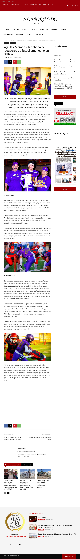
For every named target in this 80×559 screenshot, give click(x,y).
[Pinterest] (15, 62)
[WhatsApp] (19, 62)
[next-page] (8, 493)
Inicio (5, 40)
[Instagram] (70, 5)
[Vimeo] (75, 5)
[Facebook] (68, 5)
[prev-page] (5, 493)
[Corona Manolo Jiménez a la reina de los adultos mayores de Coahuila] (33, 527)
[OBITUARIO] (33, 519)
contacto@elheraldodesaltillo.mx (15, 536)
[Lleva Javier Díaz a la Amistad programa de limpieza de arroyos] (44, 474)
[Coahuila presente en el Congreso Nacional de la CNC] (33, 535)
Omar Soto (9, 57)
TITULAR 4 (12, 43)
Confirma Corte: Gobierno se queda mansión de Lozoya (64, 73)
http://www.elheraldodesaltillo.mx (26, 451)
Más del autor (27, 465)
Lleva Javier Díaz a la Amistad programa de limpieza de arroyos (43, 483)
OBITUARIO (57, 56)
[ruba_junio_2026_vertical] (65, 125)
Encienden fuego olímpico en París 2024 (40, 438)
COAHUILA (41, 529)
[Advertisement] (27, 403)
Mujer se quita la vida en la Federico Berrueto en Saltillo (13, 438)
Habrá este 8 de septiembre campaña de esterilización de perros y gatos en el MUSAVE (10, 484)
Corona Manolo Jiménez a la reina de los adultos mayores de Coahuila (65, 61)
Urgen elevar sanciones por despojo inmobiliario (65, 79)
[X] (72, 5)
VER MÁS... (65, 97)
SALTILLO (11, 40)
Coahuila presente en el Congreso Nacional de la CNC (64, 67)
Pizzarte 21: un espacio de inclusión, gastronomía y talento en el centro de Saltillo (27, 484)
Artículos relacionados (12, 465)
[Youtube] (77, 5)
